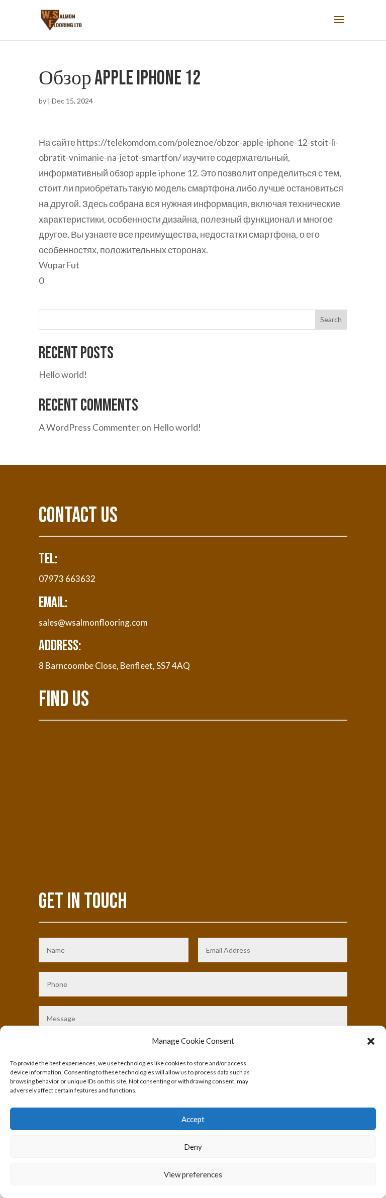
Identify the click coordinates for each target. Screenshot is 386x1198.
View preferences (193, 1174)
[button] (371, 1041)
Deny (193, 1146)
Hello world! (63, 374)
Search (331, 319)
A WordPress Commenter (89, 427)
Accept (193, 1119)
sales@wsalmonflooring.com (93, 622)
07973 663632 (67, 578)
